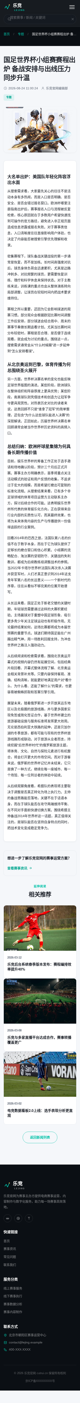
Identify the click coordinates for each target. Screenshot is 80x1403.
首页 (7, 34)
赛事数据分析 (13, 1304)
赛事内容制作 (13, 1312)
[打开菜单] (72, 7)
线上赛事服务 (13, 1288)
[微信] (8, 1218)
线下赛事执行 (13, 1296)
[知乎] (29, 1218)
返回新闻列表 (40, 1137)
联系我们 (10, 1265)
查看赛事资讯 (17, 868)
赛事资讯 (10, 1249)
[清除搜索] (70, 19)
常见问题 (10, 1257)
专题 (21, 34)
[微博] (18, 1218)
